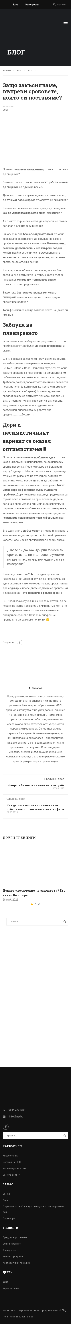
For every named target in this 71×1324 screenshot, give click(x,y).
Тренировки (9, 1250)
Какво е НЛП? (10, 1155)
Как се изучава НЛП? (14, 1168)
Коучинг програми (13, 1256)
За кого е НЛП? (11, 1174)
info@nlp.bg (16, 1116)
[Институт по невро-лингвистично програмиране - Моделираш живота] (21, 24)
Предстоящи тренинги (15, 1237)
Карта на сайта (11, 1288)
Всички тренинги (12, 1243)
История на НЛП (12, 1162)
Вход (15, 4)
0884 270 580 (17, 1109)
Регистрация (32, 4)
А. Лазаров (35, 688)
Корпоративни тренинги (16, 1262)
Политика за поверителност (19, 1316)
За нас (6, 1193)
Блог (5, 110)
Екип (5, 1200)
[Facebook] (19, 642)
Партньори (9, 1218)
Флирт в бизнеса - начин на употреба (36, 785)
